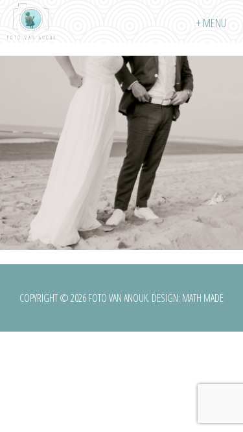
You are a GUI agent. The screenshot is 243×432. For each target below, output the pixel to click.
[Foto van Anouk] (31, 21)
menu (214, 22)
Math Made (203, 298)
